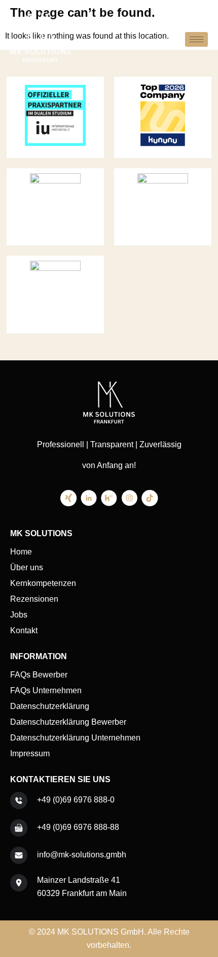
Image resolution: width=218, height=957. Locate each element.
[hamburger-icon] (196, 39)
